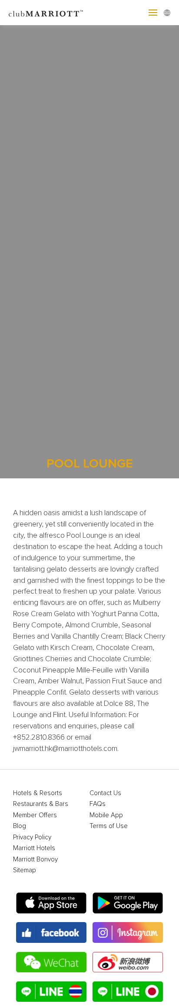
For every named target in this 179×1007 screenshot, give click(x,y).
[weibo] (128, 962)
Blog (19, 826)
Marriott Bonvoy (35, 859)
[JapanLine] (128, 991)
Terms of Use (109, 826)
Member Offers (35, 815)
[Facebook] (51, 932)
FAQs (98, 804)
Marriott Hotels (34, 848)
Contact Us (105, 793)
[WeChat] (51, 962)
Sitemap (24, 870)
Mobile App (106, 815)
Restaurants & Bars (40, 804)
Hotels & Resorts (37, 793)
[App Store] (51, 903)
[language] (167, 13)
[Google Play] (128, 903)
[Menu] (153, 13)
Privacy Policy (32, 837)
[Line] (51, 991)
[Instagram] (128, 932)
